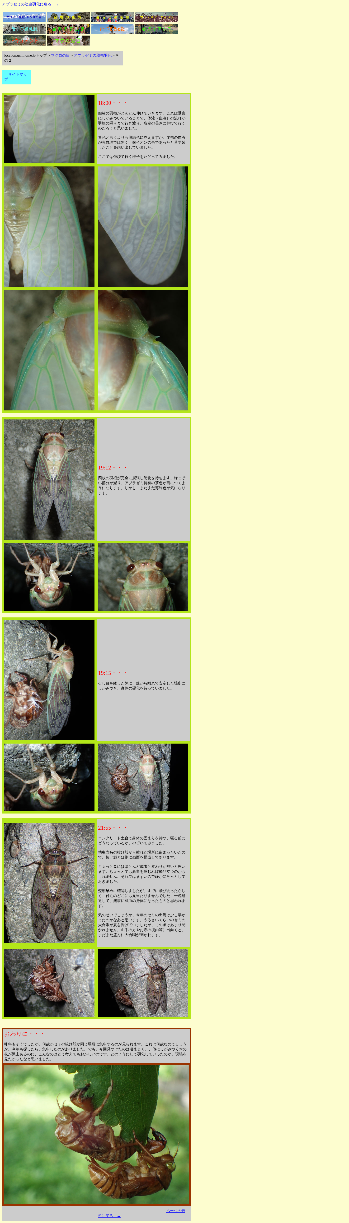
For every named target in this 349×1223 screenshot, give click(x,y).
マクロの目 (60, 55)
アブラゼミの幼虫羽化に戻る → (30, 4)
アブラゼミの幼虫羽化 (93, 55)
